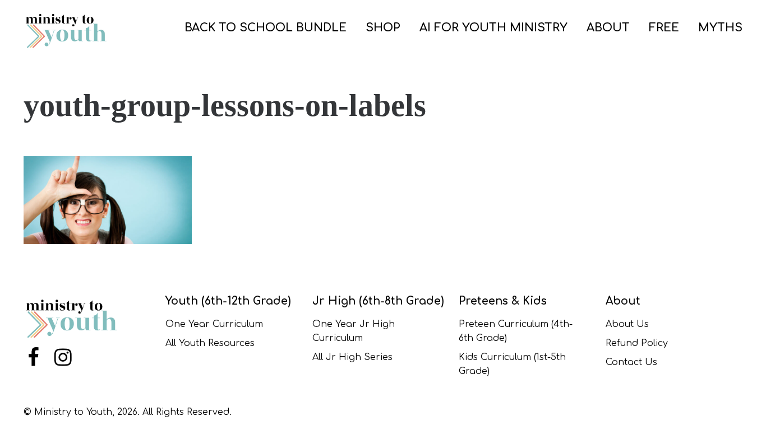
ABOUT (608, 27)
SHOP (383, 27)
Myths (720, 27)
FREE (664, 27)
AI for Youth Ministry (493, 27)
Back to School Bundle (265, 27)
